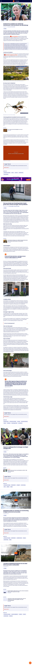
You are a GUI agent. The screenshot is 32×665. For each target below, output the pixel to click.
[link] (6, 167)
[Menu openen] (1, 1)
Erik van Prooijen (16, 206)
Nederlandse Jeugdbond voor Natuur (11, 54)
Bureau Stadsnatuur (14, 36)
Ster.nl (18, 176)
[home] (16, 1)
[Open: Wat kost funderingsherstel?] (27, 323)
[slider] (16, 156)
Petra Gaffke (11, 206)
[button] (5, 28)
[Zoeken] (31, 1)
